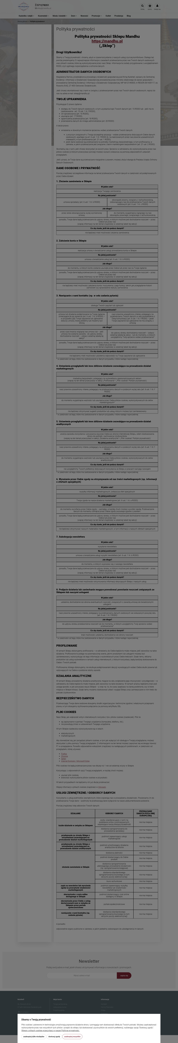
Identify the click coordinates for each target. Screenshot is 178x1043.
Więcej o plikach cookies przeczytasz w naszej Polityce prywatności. (50, 1030)
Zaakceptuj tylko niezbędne (33, 1037)
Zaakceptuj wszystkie (72, 1037)
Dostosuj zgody (54, 1037)
